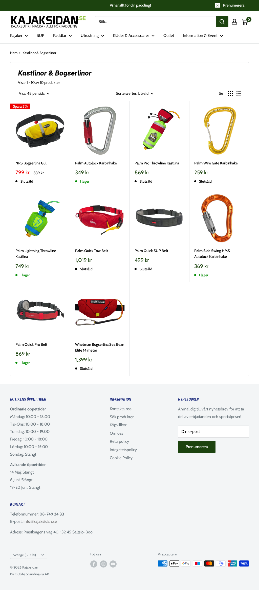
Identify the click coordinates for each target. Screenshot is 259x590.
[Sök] (222, 21)
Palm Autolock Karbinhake (96, 163)
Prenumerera (233, 5)
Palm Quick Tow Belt (91, 251)
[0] (245, 22)
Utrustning (90, 35)
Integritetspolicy (123, 449)
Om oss (116, 433)
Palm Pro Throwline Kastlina (157, 163)
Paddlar (59, 35)
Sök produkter (122, 416)
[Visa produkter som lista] (238, 93)
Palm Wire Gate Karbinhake (216, 163)
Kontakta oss (121, 408)
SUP (40, 35)
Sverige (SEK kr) (24, 555)
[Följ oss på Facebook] (93, 564)
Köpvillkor (118, 425)
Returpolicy (119, 441)
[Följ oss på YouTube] (113, 564)
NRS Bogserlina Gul (31, 163)
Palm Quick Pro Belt (31, 344)
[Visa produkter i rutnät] (230, 93)
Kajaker (16, 35)
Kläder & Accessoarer (131, 35)
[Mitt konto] (234, 21)
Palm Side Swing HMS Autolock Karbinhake (212, 254)
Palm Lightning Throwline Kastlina (35, 254)
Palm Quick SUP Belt (151, 251)
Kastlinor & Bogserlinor (39, 53)
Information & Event (200, 35)
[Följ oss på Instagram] (103, 564)
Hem (13, 53)
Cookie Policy (121, 457)
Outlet (168, 35)
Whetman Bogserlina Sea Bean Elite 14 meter (99, 347)
